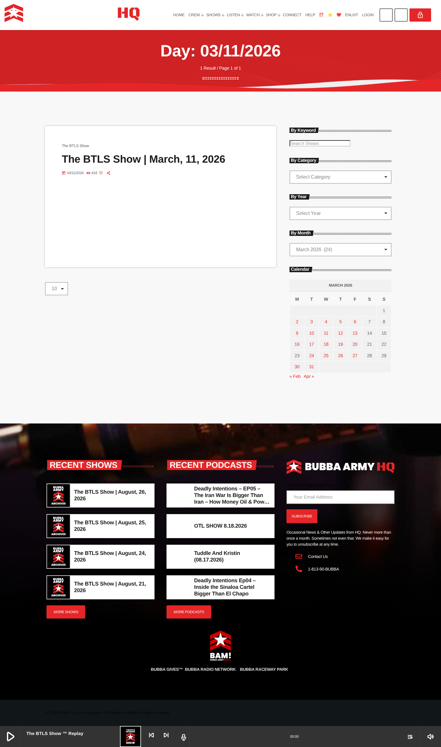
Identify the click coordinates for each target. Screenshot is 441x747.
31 (311, 366)
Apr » (309, 376)
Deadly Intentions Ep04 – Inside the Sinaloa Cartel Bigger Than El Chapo (225, 586)
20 (354, 344)
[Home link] (72, 15)
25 (326, 355)
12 (340, 333)
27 (354, 355)
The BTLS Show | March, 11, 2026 (143, 159)
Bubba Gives (167, 669)
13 (354, 333)
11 (326, 333)
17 (311, 344)
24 (311, 355)
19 (340, 344)
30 (297, 366)
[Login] (420, 15)
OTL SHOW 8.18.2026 (220, 526)
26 (340, 355)
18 (326, 344)
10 (311, 333)
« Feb (295, 376)
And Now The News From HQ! (309, 485)
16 (297, 344)
